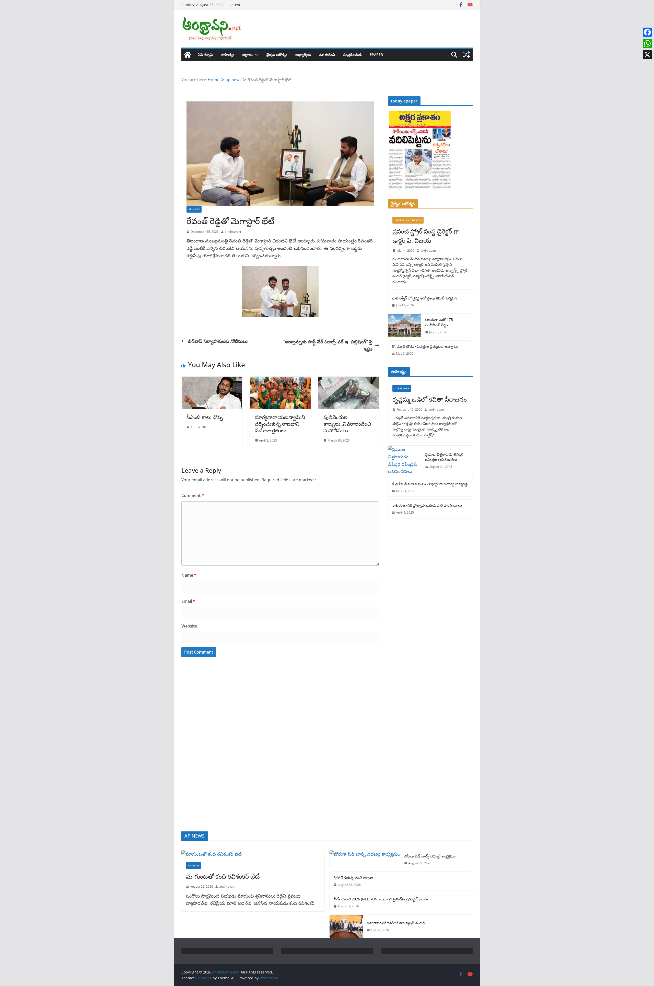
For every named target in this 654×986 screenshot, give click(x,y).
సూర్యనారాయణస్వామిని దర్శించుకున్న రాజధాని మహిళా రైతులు (280, 424)
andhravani (233, 231)
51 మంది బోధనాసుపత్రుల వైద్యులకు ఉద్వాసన (425, 346)
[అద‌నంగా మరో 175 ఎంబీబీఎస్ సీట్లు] (404, 326)
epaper (376, 54)
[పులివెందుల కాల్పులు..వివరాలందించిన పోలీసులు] (348, 380)
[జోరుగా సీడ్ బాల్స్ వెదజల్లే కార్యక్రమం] (365, 859)
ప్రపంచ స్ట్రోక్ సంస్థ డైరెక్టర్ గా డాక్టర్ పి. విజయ (425, 236)
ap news (194, 209)
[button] (255, 54)
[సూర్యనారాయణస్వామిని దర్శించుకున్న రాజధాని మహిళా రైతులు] (280, 380)
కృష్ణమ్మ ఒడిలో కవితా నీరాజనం (429, 399)
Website (189, 626)
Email (188, 601)
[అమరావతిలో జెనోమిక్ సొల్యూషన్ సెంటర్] (346, 926)
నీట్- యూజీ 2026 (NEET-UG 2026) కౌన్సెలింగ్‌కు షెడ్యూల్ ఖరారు (381, 899)
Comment (192, 495)
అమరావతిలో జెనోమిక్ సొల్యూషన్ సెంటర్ (396, 922)
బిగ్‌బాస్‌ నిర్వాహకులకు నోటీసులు (218, 341)
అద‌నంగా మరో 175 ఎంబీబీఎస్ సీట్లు (439, 322)
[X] (647, 54)
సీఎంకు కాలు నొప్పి (204, 417)
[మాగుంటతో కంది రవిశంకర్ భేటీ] (252, 854)
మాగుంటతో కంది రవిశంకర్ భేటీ (223, 876)
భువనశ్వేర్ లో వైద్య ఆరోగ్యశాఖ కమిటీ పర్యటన (424, 298)
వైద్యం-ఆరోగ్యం (276, 54)
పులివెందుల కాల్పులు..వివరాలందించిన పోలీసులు (347, 424)
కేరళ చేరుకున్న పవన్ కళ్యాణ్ (353, 877)
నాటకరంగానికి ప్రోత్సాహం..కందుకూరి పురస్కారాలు (427, 505)
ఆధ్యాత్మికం (303, 54)
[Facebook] (647, 32)
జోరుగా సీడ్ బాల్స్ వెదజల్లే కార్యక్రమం (430, 856)
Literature (401, 388)
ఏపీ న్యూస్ (205, 54)
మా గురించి (327, 54)
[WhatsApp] (647, 43)
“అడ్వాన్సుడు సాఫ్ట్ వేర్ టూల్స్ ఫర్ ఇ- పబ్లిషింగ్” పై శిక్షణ (327, 345)
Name (188, 575)
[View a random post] (466, 55)
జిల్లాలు (247, 54)
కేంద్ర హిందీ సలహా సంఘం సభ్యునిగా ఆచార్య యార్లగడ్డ (430, 483)
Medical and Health (408, 220)
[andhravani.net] (187, 55)
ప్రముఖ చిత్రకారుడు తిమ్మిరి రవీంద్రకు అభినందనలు (444, 457)
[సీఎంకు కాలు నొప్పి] (211, 380)
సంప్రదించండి (352, 54)
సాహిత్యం (227, 54)
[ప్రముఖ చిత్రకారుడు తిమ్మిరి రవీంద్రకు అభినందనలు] (404, 460)
